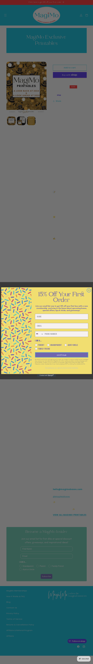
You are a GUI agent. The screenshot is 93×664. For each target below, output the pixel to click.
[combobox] (39, 334)
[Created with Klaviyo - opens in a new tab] (46, 375)
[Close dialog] (89, 290)
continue (61, 354)
